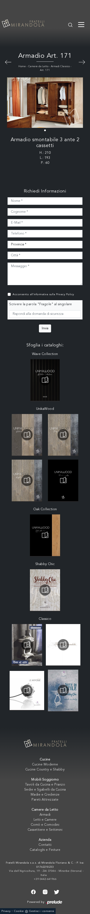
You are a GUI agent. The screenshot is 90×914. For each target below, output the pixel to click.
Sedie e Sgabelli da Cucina (45, 789)
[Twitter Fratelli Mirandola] (56, 891)
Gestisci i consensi (41, 911)
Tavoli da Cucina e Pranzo (45, 784)
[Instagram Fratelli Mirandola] (45, 891)
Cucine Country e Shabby (45, 769)
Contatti (45, 845)
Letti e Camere (45, 820)
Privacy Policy (65, 294)
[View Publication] (45, 380)
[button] (45, 130)
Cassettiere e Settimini (45, 830)
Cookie (19, 911)
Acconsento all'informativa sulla (43, 294)
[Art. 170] (8, 61)
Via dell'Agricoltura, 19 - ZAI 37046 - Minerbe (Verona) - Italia (46, 873)
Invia (45, 328)
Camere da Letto (38, 66)
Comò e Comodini (45, 825)
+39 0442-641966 (45, 879)
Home (22, 66)
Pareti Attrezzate (45, 799)
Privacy (6, 911)
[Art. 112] (82, 61)
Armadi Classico (60, 66)
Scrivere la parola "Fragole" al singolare (40, 304)
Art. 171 (45, 70)
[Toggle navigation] (81, 24)
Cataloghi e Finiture (45, 850)
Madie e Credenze (45, 794)
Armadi (45, 815)
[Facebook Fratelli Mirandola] (33, 891)
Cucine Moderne (45, 764)
